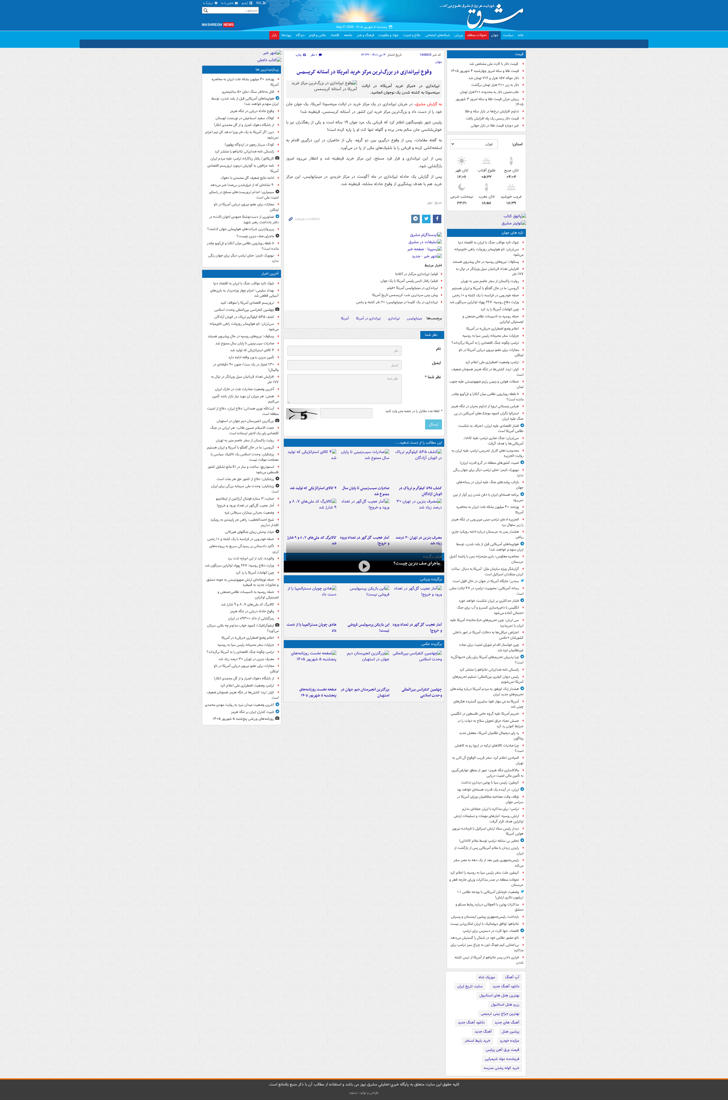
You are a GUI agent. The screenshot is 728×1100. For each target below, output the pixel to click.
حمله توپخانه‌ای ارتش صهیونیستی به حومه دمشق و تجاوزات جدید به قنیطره (242, 582)
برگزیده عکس (431, 644)
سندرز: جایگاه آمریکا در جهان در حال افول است (485, 581)
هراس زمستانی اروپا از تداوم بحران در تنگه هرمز (485, 406)
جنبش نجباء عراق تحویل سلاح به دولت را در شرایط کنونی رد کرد (491, 723)
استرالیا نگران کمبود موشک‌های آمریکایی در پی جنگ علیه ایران (489, 416)
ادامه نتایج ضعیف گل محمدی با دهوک (247, 178)
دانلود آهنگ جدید (506, 986)
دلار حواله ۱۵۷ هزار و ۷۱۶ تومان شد (493, 78)
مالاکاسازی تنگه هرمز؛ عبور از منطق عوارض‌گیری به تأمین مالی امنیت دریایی (488, 773)
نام (438, 349)
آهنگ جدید (483, 1032)
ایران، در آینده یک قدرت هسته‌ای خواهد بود (488, 789)
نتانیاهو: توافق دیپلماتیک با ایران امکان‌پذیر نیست (484, 924)
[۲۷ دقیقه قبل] (417, 466)
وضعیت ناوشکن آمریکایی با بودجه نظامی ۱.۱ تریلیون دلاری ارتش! (490, 894)
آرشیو (245, 3)
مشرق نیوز (483, 14)
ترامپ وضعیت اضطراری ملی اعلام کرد (492, 362)
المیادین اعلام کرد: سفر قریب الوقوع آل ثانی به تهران (488, 760)
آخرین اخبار (270, 274)
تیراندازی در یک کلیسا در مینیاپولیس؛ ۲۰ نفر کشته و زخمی (397, 302)
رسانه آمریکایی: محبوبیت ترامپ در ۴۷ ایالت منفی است (486, 591)
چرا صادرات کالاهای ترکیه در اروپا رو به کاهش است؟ (489, 748)
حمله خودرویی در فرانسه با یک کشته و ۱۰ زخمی (485, 295)
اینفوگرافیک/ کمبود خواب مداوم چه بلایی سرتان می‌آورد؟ (243, 628)
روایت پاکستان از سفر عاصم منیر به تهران (490, 281)
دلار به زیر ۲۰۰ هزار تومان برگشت (495, 85)
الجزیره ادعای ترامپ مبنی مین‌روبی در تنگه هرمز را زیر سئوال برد (487, 522)
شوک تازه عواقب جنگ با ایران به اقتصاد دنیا (488, 242)
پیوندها (286, 35)
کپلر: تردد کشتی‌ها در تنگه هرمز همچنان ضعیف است (488, 372)
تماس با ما (227, 3)
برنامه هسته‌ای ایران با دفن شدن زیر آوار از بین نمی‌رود (488, 497)
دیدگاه (300, 35)
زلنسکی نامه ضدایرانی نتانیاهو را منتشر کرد (489, 669)
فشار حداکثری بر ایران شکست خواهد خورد (489, 600)
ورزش (458, 35)
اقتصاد (334, 35)
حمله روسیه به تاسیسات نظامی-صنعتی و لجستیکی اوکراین (493, 319)
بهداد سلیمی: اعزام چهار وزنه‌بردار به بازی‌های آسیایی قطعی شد (244, 293)
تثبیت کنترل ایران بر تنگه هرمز (252, 712)
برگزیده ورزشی (431, 579)
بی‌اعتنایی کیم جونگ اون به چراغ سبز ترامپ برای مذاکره (487, 947)
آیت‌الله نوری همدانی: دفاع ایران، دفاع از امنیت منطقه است (243, 411)
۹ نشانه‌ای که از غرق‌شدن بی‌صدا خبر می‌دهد (242, 185)
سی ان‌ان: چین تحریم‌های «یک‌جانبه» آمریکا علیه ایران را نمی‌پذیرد (487, 622)
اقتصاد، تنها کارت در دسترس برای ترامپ (491, 931)
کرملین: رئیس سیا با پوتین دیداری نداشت (490, 782)
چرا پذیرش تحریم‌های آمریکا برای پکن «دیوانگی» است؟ (487, 659)
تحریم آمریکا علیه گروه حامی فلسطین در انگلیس (485, 713)
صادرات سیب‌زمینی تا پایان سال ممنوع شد (365, 491)
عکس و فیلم (317, 35)
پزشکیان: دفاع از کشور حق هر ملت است (245, 479)
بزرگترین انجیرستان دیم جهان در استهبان (365, 692)
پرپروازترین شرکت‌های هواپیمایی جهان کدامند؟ (240, 229)
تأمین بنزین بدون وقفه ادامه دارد (251, 357)
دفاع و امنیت (412, 35)
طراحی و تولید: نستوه (364, 1092)
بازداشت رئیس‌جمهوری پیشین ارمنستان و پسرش (485, 916)
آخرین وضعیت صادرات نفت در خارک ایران (244, 389)
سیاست (508, 35)
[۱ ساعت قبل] (364, 667)
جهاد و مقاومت (389, 35)
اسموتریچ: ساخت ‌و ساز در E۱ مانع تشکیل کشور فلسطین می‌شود (243, 469)
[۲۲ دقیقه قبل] (417, 667)
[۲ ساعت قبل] (364, 516)
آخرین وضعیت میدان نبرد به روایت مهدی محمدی (239, 705)
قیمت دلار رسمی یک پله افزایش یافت (492, 118)
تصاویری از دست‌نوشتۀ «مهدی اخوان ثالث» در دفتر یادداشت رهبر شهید (244, 219)
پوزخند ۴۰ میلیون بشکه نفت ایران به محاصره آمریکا (490, 509)
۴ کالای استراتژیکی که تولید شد (313, 488)
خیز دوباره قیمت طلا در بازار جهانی (495, 125)
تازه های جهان (513, 233)
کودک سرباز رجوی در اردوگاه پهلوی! (249, 144)
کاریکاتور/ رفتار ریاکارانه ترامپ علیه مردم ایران (242, 158)
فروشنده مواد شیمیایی (502, 1059)
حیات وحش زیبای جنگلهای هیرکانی (249, 532)
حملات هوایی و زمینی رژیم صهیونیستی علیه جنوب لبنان (486, 384)
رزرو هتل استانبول (505, 1005)
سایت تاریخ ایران (470, 986)
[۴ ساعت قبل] (311, 667)
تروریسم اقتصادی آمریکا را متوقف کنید (247, 302)
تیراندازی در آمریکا (368, 318)
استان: (517, 144)
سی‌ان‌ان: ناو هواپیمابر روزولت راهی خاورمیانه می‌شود (489, 252)
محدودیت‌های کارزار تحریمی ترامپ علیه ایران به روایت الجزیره (488, 453)
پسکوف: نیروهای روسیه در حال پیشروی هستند (485, 261)
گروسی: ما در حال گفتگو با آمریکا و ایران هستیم (485, 288)
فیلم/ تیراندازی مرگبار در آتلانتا (416, 274)
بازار (274, 35)
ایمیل (436, 363)
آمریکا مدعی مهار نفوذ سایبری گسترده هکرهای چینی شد (488, 704)
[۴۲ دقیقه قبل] (364, 466)
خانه (521, 35)
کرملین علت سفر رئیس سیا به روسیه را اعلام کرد (484, 872)
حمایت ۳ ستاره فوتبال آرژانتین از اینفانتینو (245, 498)
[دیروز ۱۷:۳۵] (364, 603)
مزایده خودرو (509, 1041)
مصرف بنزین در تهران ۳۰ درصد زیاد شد (246, 659)
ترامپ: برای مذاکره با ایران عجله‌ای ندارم (490, 809)
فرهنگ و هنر (365, 35)
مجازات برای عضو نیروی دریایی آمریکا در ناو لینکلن (491, 352)
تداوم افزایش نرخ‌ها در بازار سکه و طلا (492, 111)
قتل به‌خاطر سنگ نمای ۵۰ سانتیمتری (248, 91)
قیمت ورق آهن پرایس (502, 1050)
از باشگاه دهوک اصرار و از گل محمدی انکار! (244, 125)
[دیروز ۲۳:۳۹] (364, 566)
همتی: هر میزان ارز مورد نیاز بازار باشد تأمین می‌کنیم (245, 399)
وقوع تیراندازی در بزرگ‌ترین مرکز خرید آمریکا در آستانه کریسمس (364, 72)
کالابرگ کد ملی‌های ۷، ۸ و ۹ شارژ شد (247, 604)
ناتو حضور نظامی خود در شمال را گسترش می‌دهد (484, 937)
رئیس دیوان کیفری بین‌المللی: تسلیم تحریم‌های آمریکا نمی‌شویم (488, 679)
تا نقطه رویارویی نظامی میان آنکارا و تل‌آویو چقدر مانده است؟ (488, 396)
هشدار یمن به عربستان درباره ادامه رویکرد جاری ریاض (488, 534)
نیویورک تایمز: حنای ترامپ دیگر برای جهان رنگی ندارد (488, 472)
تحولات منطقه (477, 35)
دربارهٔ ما (208, 3)
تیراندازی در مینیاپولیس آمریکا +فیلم (412, 288)
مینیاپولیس (414, 318)
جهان (495, 35)
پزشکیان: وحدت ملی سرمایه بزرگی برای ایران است (245, 488)
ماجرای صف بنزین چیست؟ (417, 563)
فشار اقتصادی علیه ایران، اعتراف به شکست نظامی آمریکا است (491, 428)
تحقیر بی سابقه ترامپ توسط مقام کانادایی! (489, 840)
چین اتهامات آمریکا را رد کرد (500, 309)
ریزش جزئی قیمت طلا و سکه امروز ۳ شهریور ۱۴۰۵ (490, 101)
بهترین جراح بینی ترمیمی (500, 1014)
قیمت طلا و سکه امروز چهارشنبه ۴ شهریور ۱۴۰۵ (485, 71)
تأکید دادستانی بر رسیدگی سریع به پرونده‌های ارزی (244, 548)
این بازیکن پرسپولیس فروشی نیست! (368, 627)
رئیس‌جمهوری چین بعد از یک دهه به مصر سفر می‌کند (489, 862)
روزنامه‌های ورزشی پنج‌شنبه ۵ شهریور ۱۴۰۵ (243, 718)
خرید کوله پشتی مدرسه (501, 1068)
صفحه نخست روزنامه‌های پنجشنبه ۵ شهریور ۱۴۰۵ (317, 692)
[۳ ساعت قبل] (417, 516)
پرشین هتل (510, 1032)
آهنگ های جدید (507, 1022)
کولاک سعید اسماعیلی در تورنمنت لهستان (245, 118)
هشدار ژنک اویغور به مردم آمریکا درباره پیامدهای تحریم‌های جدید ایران (487, 691)
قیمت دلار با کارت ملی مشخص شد (494, 64)
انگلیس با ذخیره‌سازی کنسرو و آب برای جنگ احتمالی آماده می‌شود (490, 610)
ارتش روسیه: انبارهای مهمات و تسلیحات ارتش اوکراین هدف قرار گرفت (489, 818)
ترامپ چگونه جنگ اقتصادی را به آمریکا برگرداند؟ (485, 343)
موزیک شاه (487, 977)
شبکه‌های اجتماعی (437, 35)
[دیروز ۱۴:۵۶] (311, 603)
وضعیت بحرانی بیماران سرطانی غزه (249, 512)
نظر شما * (433, 377)
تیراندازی (394, 318)
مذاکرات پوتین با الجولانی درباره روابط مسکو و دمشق (490, 907)
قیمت (519, 54)
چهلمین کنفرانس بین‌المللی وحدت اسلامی (422, 692)
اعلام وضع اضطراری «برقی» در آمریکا (492, 328)
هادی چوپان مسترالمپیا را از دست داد (311, 627)
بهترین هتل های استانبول (499, 995)
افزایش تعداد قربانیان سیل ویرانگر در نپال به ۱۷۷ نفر (490, 271)
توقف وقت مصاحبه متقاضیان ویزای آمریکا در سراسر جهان (490, 799)
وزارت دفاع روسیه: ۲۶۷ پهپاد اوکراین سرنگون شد (484, 302)
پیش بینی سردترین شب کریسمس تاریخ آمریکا (405, 295)
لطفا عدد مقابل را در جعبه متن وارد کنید (413, 411)
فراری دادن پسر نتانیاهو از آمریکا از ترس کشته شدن (489, 960)
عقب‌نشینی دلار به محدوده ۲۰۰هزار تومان (489, 92)
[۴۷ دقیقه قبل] (311, 466)
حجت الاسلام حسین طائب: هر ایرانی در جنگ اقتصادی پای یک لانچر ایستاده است (244, 430)
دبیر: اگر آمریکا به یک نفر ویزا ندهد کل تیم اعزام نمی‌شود (242, 134)
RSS (259, 3)
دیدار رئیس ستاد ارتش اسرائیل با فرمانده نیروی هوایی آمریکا (488, 831)
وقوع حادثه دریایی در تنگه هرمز (252, 111)
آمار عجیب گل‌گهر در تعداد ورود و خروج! (417, 627)
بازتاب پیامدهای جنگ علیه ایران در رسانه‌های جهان (490, 484)
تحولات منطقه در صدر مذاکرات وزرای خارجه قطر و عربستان (486, 882)
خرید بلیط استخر (477, 1041)
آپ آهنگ (512, 977)
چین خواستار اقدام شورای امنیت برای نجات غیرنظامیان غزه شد (491, 647)
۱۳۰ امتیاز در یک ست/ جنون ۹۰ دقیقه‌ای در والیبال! (246, 367)
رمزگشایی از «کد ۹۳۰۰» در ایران (251, 618)
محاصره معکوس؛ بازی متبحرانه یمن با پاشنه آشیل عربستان (486, 559)
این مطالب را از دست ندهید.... (418, 443)
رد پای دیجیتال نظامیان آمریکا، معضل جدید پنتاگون (491, 735)
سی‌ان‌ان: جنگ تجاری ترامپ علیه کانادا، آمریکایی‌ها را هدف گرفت (493, 440)
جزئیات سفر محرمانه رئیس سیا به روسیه (490, 335)
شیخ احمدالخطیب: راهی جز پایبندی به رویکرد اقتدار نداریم (244, 522)
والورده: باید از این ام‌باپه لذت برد (251, 558)
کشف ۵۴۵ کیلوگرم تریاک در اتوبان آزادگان (420, 491)
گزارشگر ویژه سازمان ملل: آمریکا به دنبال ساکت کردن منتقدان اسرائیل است (487, 571)
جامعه (348, 35)
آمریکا (345, 318)
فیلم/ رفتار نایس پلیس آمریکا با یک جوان (409, 281)
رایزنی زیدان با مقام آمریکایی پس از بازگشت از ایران (489, 850)
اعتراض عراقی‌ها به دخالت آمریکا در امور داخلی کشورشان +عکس (488, 635)
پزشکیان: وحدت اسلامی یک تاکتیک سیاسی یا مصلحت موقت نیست (245, 457)
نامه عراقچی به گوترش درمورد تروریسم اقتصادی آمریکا (243, 168)
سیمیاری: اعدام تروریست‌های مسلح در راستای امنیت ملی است (244, 194)
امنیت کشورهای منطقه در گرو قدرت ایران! (489, 463)
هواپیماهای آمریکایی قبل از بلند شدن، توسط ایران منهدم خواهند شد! (490, 546)
